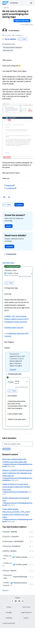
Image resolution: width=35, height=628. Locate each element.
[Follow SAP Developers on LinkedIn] (23, 601)
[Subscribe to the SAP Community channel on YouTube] (19, 601)
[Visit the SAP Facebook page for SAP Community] (12, 601)
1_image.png (10, 188)
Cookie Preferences (8, 623)
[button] (19, 39)
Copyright (9, 612)
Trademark (8, 618)
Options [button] (31, 21)
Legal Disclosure (26, 612)
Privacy (9, 607)
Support (26, 618)
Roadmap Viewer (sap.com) (13, 327)
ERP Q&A (6, 7)
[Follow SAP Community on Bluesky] (16, 601)
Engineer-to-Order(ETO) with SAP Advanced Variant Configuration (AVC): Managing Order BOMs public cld (17, 473)
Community (14, 3)
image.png (9, 185)
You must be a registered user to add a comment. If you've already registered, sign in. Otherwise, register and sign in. (17, 360)
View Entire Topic (8, 263)
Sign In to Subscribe (22, 20)
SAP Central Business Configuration (12, 47)
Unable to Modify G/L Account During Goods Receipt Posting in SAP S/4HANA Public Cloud (16, 486)
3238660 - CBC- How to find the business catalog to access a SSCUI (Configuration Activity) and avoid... (16, 319)
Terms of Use (26, 607)
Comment (19, 205)
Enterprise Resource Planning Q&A (16, 492)
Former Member (14, 30)
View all (5, 590)
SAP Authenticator (8, 50)
